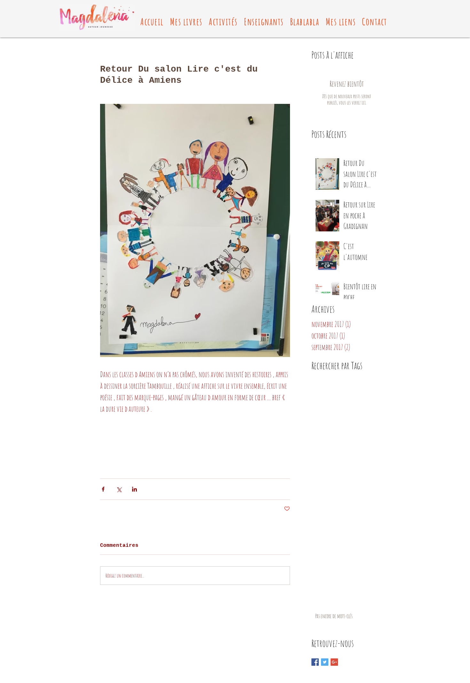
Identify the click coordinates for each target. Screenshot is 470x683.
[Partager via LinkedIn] (134, 489)
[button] (186, 21)
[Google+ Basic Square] (334, 662)
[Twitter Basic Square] (324, 662)
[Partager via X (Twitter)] (119, 489)
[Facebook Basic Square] (315, 662)
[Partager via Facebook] (103, 489)
